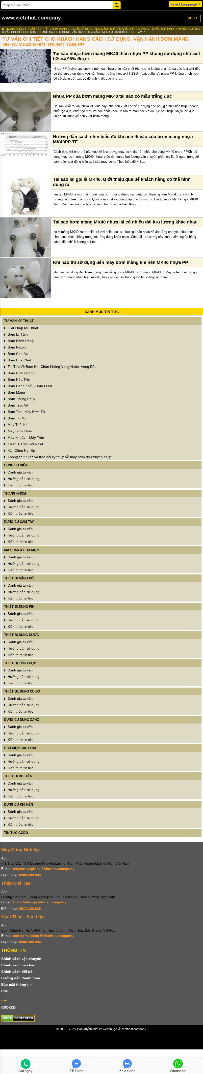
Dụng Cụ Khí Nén (18, 804)
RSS (4, 991)
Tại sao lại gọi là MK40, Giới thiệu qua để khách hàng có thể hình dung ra (122, 182)
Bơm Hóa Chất (19, 360)
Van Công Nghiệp (21, 450)
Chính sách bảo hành (19, 965)
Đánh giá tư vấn (20, 472)
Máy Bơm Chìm (19, 431)
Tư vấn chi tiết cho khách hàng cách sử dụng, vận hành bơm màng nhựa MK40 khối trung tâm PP (73, 32)
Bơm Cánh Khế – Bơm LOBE (30, 386)
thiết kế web (101, 1029)
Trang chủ (13, 29)
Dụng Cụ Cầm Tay (19, 522)
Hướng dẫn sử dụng (23, 479)
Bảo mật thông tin (16, 984)
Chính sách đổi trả (16, 972)
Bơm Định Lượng (21, 373)
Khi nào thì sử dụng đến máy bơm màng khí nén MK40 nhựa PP (120, 262)
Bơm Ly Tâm (17, 334)
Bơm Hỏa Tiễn (18, 379)
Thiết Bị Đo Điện (18, 776)
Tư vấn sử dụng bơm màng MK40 (174, 29)
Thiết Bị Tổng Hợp (20, 663)
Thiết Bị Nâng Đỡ (19, 578)
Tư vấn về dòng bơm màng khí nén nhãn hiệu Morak (108, 29)
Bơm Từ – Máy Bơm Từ (26, 412)
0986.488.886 (30, 875)
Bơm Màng (59, 29)
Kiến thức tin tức (20, 485)
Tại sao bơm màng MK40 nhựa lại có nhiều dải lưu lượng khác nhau (125, 222)
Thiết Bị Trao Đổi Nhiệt (25, 444)
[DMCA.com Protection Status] (18, 1020)
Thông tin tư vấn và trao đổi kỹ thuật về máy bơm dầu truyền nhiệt (59, 457)
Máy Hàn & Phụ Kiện (21, 550)
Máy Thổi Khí (17, 425)
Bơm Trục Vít (17, 405)
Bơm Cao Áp (17, 354)
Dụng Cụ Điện (15, 465)
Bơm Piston (16, 347)
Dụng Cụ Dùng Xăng (21, 720)
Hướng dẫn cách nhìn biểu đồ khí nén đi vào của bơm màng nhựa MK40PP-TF (123, 139)
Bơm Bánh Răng (20, 341)
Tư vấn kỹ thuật (37, 29)
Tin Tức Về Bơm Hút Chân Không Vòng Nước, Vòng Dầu (52, 367)
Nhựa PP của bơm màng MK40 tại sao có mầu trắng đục (112, 96)
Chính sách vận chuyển (21, 959)
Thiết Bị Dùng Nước (21, 635)
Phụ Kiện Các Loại (20, 748)
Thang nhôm (15, 493)
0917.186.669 (30, 909)
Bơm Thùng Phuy (21, 399)
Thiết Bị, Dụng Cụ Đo (22, 691)
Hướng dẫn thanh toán (20, 978)
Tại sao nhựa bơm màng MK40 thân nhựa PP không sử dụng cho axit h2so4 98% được (126, 56)
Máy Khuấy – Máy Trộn (25, 438)
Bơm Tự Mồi (17, 418)
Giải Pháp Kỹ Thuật (22, 328)
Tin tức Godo (16, 833)
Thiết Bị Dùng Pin (19, 606)
